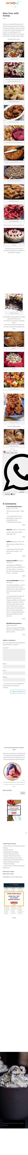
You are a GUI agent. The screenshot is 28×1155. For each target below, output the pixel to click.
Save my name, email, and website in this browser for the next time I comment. (13, 685)
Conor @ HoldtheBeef (12, 580)
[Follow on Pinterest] (14, 1111)
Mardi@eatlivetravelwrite (13, 623)
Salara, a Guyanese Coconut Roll (12, 858)
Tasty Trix (9, 529)
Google (14, 917)
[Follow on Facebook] (2, 1111)
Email (5, 670)
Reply (23, 525)
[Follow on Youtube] (11, 1111)
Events (4, 18)
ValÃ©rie (8, 541)
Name (5, 664)
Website (5, 677)
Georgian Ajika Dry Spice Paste (12, 856)
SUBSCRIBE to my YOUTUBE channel (12, 877)
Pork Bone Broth (8, 850)
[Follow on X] (8, 1111)
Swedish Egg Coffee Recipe (11, 852)
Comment (6, 648)
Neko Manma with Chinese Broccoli (13, 860)
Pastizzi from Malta (9, 864)
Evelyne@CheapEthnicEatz (13, 506)
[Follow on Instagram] (5, 1111)
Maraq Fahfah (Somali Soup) (11, 862)
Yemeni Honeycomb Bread (11, 854)
